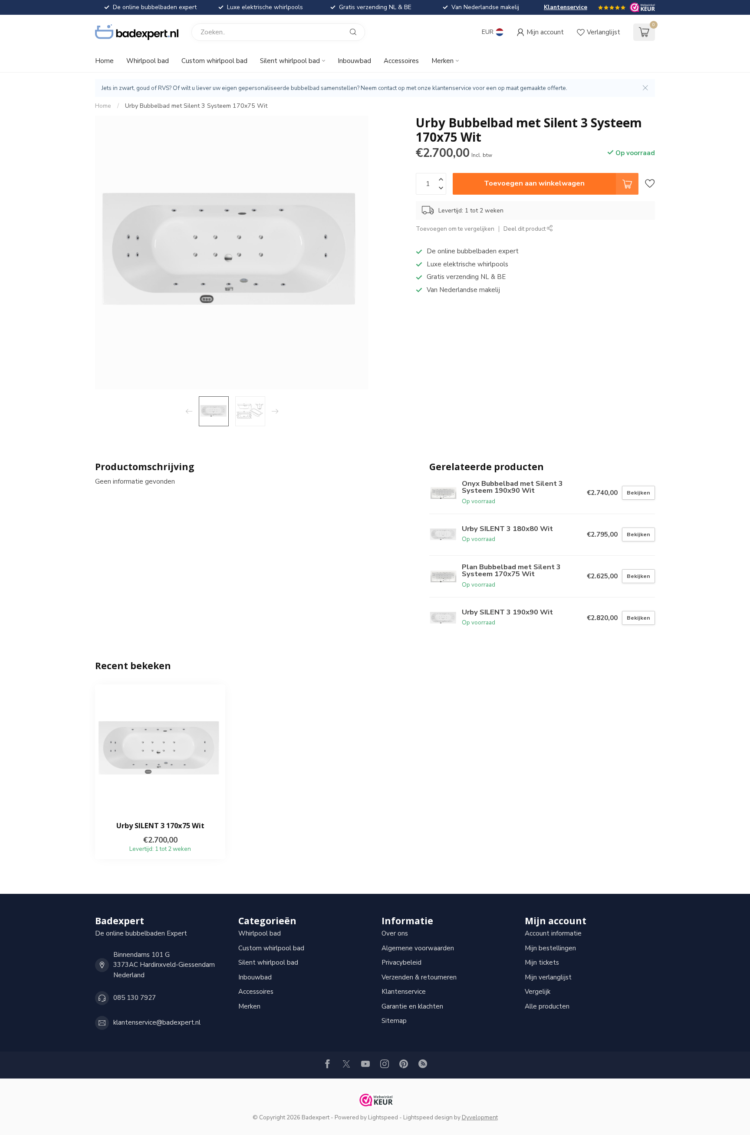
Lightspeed (383, 1117)
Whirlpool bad (147, 60)
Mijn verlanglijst (548, 977)
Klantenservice (565, 7)
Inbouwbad (354, 60)
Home (104, 60)
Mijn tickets (542, 962)
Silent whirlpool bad (290, 60)
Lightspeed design (428, 1117)
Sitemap (394, 1020)
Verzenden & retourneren (419, 977)
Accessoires (401, 60)
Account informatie (553, 933)
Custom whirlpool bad (214, 60)
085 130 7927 (134, 997)
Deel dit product (525, 229)
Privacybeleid (401, 962)
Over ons (395, 933)
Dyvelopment (480, 1117)
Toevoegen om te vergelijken (455, 229)
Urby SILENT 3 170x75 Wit (160, 825)
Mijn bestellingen (550, 948)
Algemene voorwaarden (418, 948)
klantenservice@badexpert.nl (157, 1022)
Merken (442, 60)
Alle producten (547, 1006)
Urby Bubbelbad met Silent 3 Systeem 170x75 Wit (196, 106)
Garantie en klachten (412, 1006)
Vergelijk (537, 991)
